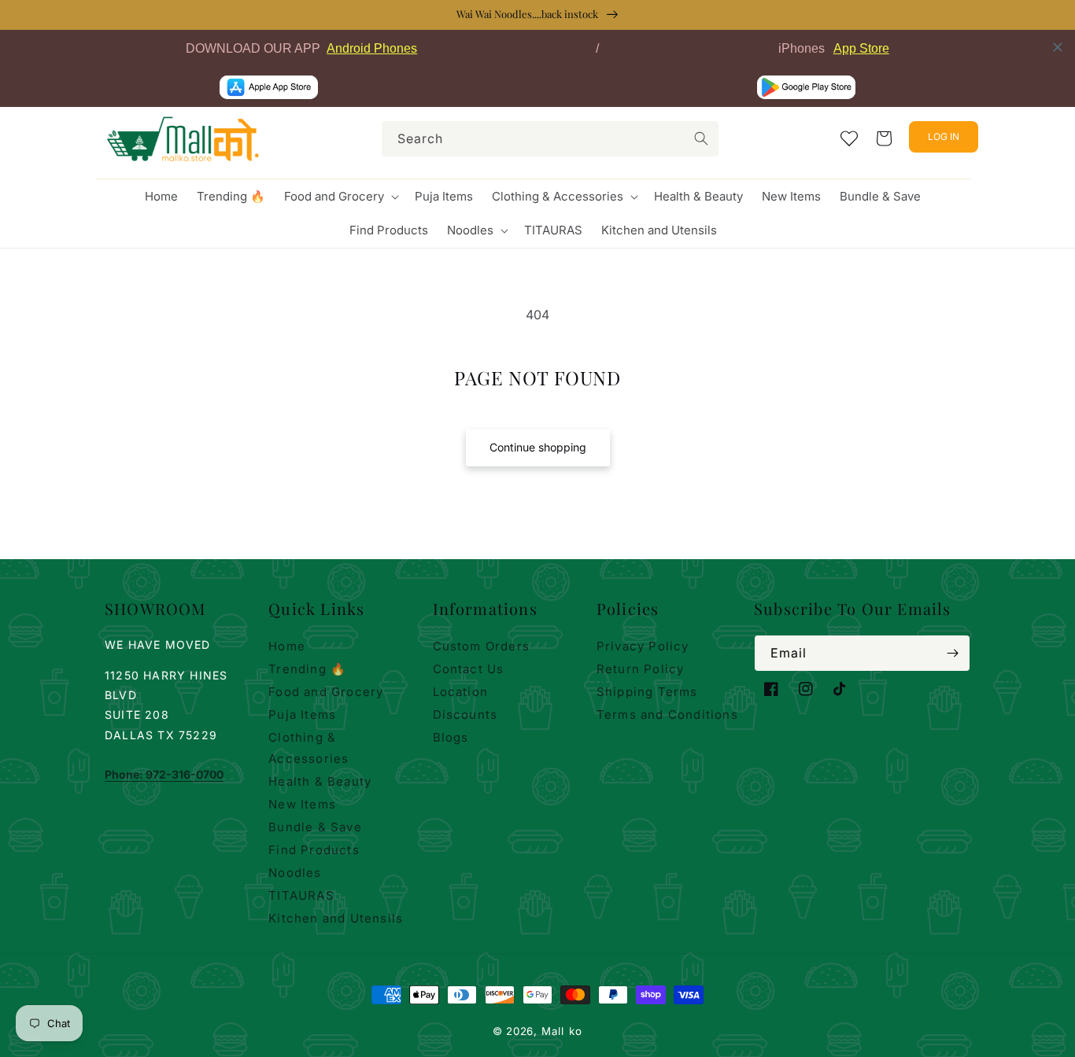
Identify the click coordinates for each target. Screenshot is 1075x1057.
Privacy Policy (643, 646)
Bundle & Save (315, 826)
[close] (1058, 47)
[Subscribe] (952, 653)
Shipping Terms (647, 691)
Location (461, 691)
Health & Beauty (319, 781)
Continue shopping (537, 447)
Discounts (465, 714)
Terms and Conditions (667, 714)
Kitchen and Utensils (335, 918)
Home (286, 646)
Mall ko (561, 1031)
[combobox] (550, 139)
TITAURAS (301, 895)
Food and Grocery (325, 691)
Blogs (451, 737)
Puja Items (302, 714)
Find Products (314, 849)
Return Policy (641, 668)
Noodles (294, 872)
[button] (340, 196)
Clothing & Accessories (308, 748)
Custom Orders (481, 646)
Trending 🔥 (307, 668)
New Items (302, 804)
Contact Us (468, 668)
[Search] (701, 138)
